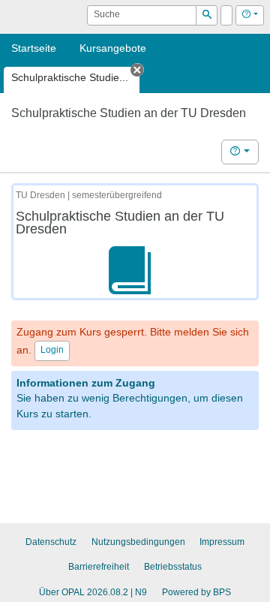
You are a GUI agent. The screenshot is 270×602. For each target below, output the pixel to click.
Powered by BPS (196, 592)
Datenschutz (51, 542)
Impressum (222, 542)
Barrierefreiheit (98, 566)
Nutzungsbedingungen (138, 542)
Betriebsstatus (173, 566)
